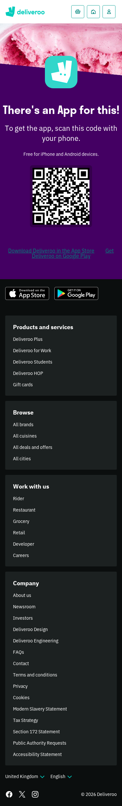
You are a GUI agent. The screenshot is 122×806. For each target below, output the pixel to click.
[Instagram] (35, 794)
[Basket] (77, 11)
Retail (19, 533)
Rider (18, 499)
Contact (21, 663)
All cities (22, 459)
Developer (23, 544)
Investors (23, 618)
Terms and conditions (35, 675)
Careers (21, 555)
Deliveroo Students (32, 362)
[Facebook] (9, 794)
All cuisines (25, 436)
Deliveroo (25, 11)
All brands (23, 425)
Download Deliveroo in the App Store (51, 250)
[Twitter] (22, 794)
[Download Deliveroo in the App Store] (27, 293)
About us (22, 595)
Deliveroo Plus (28, 339)
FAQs (18, 652)
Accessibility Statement (37, 754)
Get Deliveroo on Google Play (73, 253)
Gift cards (23, 385)
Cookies (21, 698)
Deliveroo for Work (32, 350)
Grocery (21, 521)
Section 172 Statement (36, 732)
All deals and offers (32, 447)
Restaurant (24, 510)
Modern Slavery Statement (40, 709)
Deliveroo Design (30, 629)
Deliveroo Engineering (35, 641)
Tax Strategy (25, 720)
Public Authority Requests (39, 743)
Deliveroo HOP (28, 373)
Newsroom (24, 607)
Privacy (20, 686)
